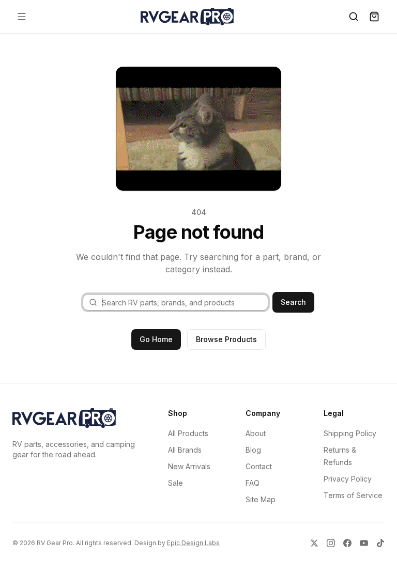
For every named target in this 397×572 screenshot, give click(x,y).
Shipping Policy (350, 433)
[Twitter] (314, 543)
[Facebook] (347, 543)
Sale (175, 482)
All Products (188, 433)
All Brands (185, 449)
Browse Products (226, 339)
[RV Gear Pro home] (187, 16)
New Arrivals (189, 466)
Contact (259, 466)
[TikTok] (380, 543)
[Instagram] (331, 543)
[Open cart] (374, 16)
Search (293, 302)
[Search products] (353, 16)
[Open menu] (21, 16)
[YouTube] (364, 543)
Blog (253, 449)
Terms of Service (353, 495)
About (256, 433)
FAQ (252, 482)
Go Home (156, 339)
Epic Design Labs (193, 543)
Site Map (261, 499)
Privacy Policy (348, 478)
